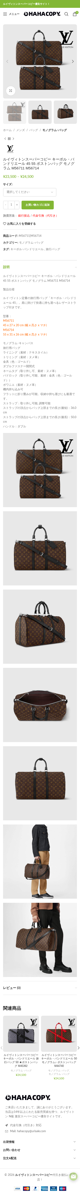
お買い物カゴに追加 (38, 205)
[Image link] (27, 1097)
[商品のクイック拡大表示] (10, 90)
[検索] (66, 14)
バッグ (33, 130)
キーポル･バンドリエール (26, 249)
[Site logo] (42, 14)
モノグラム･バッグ (54, 130)
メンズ (20, 130)
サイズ (7, 184)
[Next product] (13, 139)
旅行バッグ (53, 249)
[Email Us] (73, 1176)
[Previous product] (5, 139)
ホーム (7, 130)
